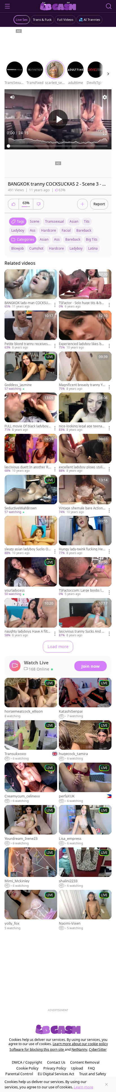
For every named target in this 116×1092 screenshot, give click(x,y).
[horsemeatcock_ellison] (31, 698)
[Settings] (104, 97)
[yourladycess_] (31, 576)
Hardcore (56, 248)
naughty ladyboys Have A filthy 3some (27, 631)
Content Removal (84, 1062)
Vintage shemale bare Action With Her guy (81, 508)
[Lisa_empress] (85, 825)
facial (66, 230)
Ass (57, 239)
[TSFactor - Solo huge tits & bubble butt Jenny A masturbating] (85, 289)
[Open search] (109, 6)
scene (34, 221)
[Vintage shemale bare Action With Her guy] (85, 494)
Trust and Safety (92, 1073)
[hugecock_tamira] (85, 740)
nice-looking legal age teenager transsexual (81, 426)
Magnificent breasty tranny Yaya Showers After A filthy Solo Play (81, 385)
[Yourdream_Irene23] (31, 825)
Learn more (83, 1086)
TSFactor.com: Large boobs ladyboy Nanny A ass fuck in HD (82, 590)
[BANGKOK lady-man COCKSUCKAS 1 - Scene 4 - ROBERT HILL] (31, 289)
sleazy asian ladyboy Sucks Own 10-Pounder (28, 549)
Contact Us (56, 1062)
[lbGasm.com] (58, 6)
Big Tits (91, 239)
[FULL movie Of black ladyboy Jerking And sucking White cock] (31, 412)
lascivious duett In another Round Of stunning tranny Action (27, 467)
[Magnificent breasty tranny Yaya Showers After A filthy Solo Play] (85, 371)
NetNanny (79, 1049)
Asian (44, 239)
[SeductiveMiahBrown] (31, 494)
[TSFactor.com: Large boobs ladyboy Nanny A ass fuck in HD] (85, 576)
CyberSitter (98, 1049)
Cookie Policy (27, 1068)
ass (32, 230)
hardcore (48, 230)
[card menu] (55, 305)
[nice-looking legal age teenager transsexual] (85, 412)
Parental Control (19, 1073)
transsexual (54, 221)
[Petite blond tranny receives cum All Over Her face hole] (31, 330)
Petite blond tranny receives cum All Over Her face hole (27, 344)
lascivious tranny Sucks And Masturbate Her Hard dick (81, 631)
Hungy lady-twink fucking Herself (81, 549)
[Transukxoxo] (31, 740)
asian (74, 221)
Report (99, 203)
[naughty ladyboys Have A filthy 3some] (31, 617)
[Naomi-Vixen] (85, 910)
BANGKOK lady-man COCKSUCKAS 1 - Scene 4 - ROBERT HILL (27, 303)
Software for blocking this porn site (37, 1049)
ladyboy (17, 230)
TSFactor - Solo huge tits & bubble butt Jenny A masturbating (82, 303)
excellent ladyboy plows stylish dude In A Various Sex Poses (82, 467)
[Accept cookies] (106, 1084)
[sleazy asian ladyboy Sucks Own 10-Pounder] (31, 535)
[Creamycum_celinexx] (31, 783)
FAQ (91, 1068)
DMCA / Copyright (27, 1062)
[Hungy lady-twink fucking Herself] (85, 535)
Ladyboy (76, 248)
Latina (93, 248)
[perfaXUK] (85, 783)
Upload (77, 1068)
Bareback (72, 239)
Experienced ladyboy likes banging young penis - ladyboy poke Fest (82, 344)
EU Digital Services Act (56, 1073)
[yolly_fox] (31, 910)
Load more (58, 646)
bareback (83, 230)
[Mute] (12, 97)
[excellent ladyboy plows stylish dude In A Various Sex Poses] (85, 453)
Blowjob (17, 248)
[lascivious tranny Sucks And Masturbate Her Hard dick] (85, 617)
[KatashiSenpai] (85, 698)
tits (87, 221)
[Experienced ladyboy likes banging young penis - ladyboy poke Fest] (85, 330)
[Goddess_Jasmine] (31, 371)
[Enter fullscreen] (104, 133)
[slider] (58, 146)
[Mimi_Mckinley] (31, 867)
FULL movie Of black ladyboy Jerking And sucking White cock (27, 426)
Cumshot (36, 248)
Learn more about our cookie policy (80, 1043)
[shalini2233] (85, 867)
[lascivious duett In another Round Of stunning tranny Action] (31, 453)
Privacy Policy (54, 1068)
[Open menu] (7, 6)
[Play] (58, 119)
